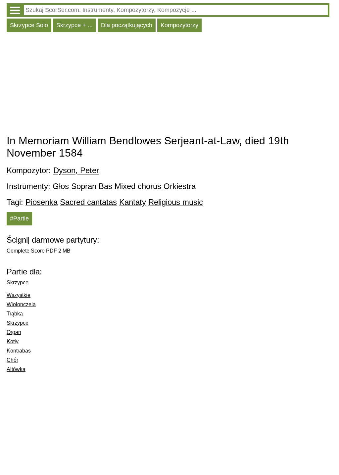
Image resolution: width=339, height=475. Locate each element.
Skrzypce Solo (29, 25)
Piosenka (41, 202)
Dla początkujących (126, 25)
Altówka (16, 369)
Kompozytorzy (179, 25)
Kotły (13, 341)
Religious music (175, 202)
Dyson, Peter (76, 170)
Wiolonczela (21, 304)
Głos (61, 186)
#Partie (19, 218)
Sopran (83, 186)
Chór (12, 360)
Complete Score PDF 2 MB (39, 251)
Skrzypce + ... (74, 25)
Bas (105, 186)
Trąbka (15, 313)
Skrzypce (17, 282)
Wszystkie (18, 295)
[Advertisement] (168, 85)
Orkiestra (180, 186)
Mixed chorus (138, 186)
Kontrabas (19, 351)
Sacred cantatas (88, 202)
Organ (14, 332)
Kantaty (132, 202)
